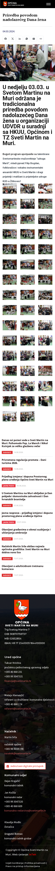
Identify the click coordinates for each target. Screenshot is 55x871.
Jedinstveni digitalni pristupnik (27, 766)
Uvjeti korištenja (14, 863)
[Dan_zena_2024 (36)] (45, 356)
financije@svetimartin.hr (17, 681)
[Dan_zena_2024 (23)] (27, 295)
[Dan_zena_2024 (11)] (27, 235)
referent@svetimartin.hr (17, 708)
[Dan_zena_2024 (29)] (27, 326)
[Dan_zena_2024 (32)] (27, 341)
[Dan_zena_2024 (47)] (27, 417)
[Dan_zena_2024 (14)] (27, 250)
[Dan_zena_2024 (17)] (27, 265)
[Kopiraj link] (41, 39)
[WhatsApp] (27, 39)
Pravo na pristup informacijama (23, 866)
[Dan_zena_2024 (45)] (45, 402)
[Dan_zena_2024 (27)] (45, 311)
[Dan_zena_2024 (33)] (45, 341)
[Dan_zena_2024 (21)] (45, 280)
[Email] (34, 39)
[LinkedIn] (20, 39)
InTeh (32, 854)
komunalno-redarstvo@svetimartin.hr (25, 810)
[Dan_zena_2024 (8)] (27, 219)
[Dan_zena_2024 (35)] (27, 356)
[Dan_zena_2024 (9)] (45, 219)
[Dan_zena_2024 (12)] (45, 235)
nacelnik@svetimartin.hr (17, 753)
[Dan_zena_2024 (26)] (27, 311)
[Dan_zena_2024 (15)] (45, 250)
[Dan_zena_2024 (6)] (45, 204)
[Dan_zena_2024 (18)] (45, 265)
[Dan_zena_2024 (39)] (45, 371)
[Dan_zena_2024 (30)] (45, 326)
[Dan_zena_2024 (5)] (27, 204)
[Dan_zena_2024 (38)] (27, 371)
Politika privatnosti (35, 863)
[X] (13, 39)
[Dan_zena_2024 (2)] (27, 189)
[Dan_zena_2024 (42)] (45, 386)
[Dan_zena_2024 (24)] (45, 295)
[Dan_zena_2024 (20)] (27, 280)
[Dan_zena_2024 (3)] (45, 189)
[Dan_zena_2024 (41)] (27, 386)
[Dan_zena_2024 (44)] (27, 402)
